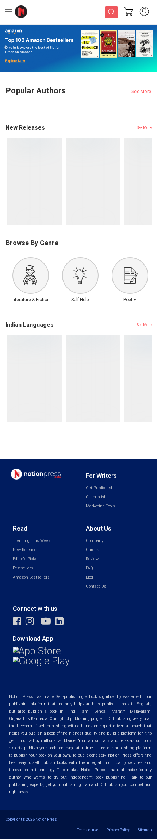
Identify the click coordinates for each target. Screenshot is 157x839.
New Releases (26, 549)
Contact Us (96, 586)
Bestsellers (23, 568)
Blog (89, 577)
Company (94, 540)
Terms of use (87, 830)
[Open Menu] (8, 13)
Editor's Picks (25, 559)
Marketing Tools (100, 506)
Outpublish (96, 497)
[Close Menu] (142, 33)
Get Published (99, 487)
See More (141, 91)
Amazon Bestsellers (31, 577)
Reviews (93, 559)
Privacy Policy (118, 830)
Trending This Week (31, 540)
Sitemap (145, 830)
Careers (93, 549)
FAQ (89, 568)
